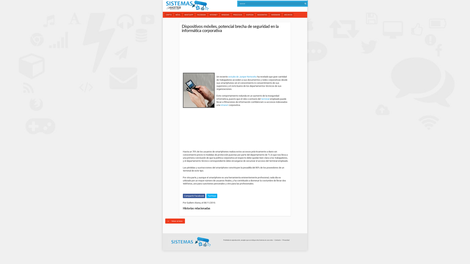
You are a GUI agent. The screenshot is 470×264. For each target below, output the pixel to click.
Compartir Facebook (194, 196)
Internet (214, 15)
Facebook (201, 15)
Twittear (212, 196)
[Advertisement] (201, 52)
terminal (265, 99)
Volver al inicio (176, 221)
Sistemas (187, 6)
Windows (225, 15)
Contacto (278, 240)
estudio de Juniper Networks (242, 76)
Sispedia (250, 15)
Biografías (262, 15)
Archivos (288, 15)
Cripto (169, 15)
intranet (224, 105)
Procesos (237, 15)
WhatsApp (188, 15)
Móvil (178, 15)
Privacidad (285, 240)
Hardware (275, 15)
